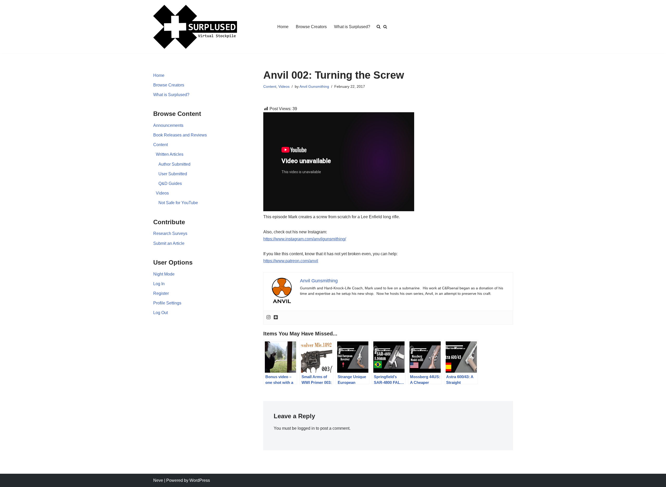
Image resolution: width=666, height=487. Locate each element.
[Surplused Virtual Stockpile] (195, 27)
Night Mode (164, 274)
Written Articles (169, 154)
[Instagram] (268, 317)
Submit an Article (168, 243)
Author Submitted (174, 164)
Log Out (160, 312)
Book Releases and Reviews (180, 135)
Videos (162, 193)
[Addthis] (275, 317)
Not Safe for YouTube (178, 203)
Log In (159, 284)
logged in (306, 428)
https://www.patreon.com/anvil (290, 261)
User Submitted (172, 174)
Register (161, 293)
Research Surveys (170, 233)
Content (160, 144)
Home (283, 26)
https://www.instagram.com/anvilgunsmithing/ (304, 239)
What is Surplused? (352, 26)
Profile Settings (167, 303)
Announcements (168, 125)
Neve (158, 480)
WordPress (199, 480)
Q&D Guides (170, 183)
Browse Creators (311, 26)
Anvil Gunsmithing (314, 86)
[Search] (385, 27)
